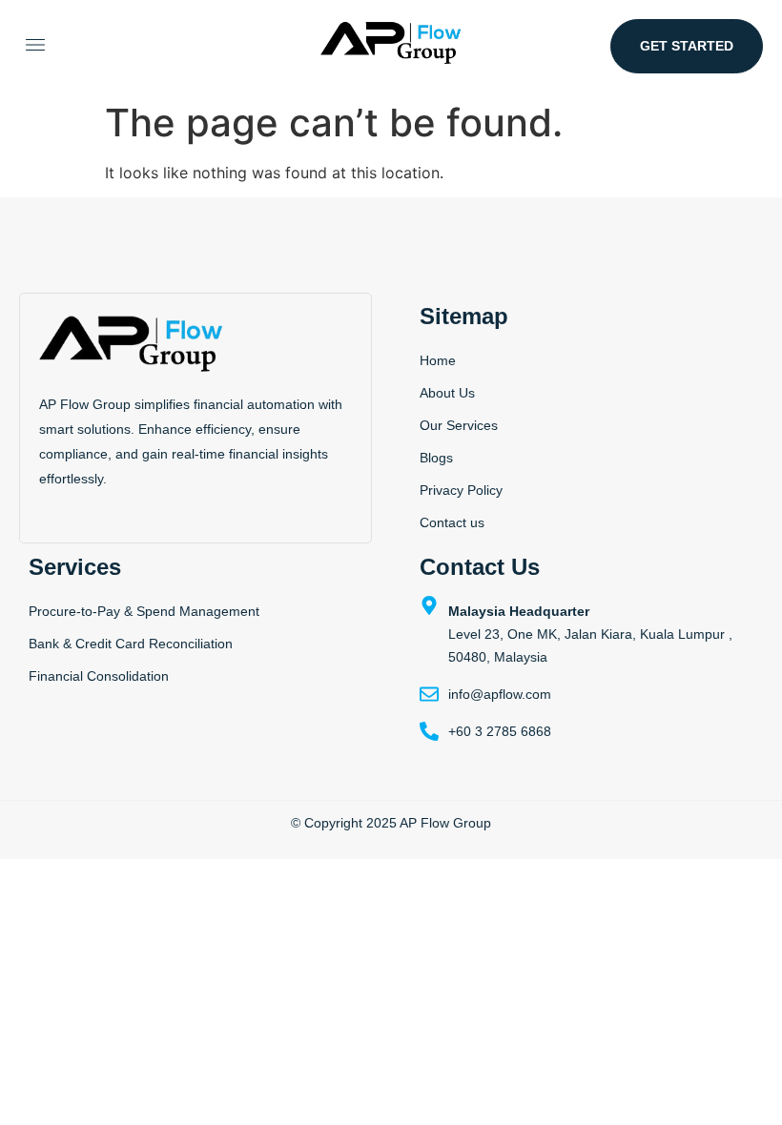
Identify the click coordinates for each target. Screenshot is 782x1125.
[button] (35, 47)
